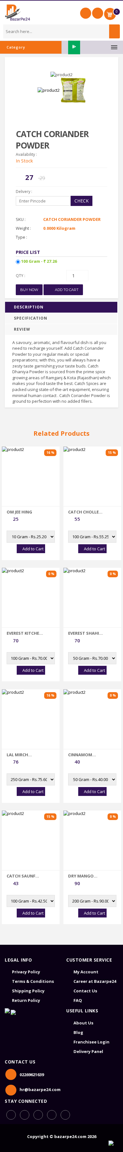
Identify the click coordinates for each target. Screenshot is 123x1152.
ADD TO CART (66, 290)
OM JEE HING (19, 512)
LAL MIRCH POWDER (17, 754)
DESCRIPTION (29, 307)
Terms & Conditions (33, 981)
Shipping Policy (28, 991)
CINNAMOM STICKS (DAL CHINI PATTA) (86, 754)
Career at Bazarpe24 (94, 981)
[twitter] (65, 1115)
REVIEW (22, 329)
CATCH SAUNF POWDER (21, 876)
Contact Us (85, 991)
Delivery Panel (88, 1051)
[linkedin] (38, 1115)
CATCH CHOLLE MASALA (83, 512)
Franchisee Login (91, 1042)
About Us (83, 1023)
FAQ (77, 1000)
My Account (85, 972)
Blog (78, 1032)
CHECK (81, 201)
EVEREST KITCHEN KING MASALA (24, 633)
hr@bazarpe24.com (40, 1089)
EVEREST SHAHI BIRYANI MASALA (85, 633)
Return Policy (26, 1000)
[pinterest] (51, 1115)
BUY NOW (29, 290)
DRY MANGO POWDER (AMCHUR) (81, 876)
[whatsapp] (24, 1115)
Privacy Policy (26, 972)
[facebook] (11, 1115)
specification (30, 318)
